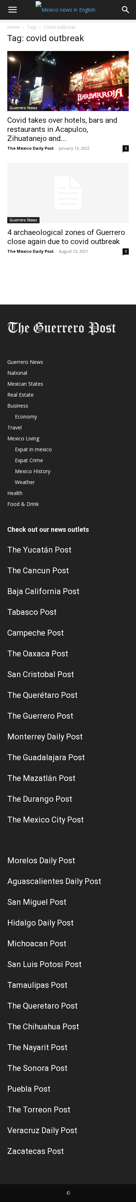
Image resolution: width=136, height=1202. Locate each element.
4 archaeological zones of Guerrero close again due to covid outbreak (66, 237)
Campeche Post (35, 632)
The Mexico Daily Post (30, 148)
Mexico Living (23, 438)
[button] (12, 10)
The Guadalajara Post (46, 757)
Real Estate (20, 394)
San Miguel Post (36, 902)
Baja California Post (43, 591)
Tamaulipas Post (37, 985)
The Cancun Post (38, 570)
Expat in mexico (33, 449)
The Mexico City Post (45, 819)
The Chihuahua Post (43, 1026)
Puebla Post (28, 1088)
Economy (26, 416)
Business (17, 405)
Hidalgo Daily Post (40, 922)
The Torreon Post (38, 1109)
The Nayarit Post (37, 1047)
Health (14, 493)
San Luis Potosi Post (44, 964)
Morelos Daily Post (41, 860)
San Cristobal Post (40, 674)
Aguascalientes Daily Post (54, 881)
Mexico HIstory (32, 471)
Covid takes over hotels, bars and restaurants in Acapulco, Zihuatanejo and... (62, 129)
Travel (14, 427)
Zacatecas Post (35, 1151)
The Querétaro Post (42, 695)
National (17, 372)
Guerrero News (23, 107)
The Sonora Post (37, 1068)
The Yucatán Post (39, 549)
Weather (25, 482)
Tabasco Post (32, 612)
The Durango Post (39, 799)
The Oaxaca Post (37, 653)
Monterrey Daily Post (45, 736)
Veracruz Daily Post (42, 1130)
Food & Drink (23, 503)
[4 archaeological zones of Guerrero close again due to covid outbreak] (68, 193)
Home (13, 27)
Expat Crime (29, 460)
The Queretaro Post (42, 1005)
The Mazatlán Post (41, 778)
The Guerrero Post (40, 715)
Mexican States (25, 383)
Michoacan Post (36, 943)
